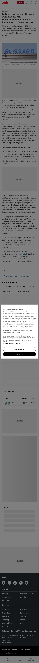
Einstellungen (19, 349)
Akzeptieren (19, 354)
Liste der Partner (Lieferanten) (11, 343)
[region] (19, 331)
